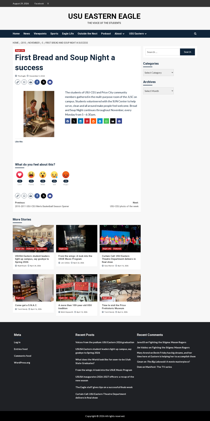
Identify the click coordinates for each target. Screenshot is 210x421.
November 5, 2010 (37, 76)
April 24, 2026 (35, 266)
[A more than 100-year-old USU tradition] (76, 288)
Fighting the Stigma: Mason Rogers (168, 342)
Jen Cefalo (65, 263)
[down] (123, 34)
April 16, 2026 (123, 266)
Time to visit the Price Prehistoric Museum (114, 307)
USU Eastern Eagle (104, 16)
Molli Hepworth (67, 312)
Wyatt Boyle (22, 266)
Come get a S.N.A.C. (26, 305)
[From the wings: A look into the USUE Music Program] (76, 238)
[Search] (195, 33)
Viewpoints (40, 33)
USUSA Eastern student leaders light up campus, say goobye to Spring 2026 (32, 259)
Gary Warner (109, 266)
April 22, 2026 (78, 263)
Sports (54, 33)
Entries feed (21, 349)
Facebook (39, 3)
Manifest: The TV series (159, 366)
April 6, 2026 (122, 312)
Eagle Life (68, 33)
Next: (124, 204)
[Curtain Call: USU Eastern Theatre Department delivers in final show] (120, 238)
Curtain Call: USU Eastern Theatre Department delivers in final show (119, 259)
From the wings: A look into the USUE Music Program (75, 258)
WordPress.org (22, 362)
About (118, 33)
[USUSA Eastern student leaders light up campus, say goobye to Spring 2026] (33, 238)
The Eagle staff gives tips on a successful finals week (104, 387)
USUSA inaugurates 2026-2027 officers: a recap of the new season (104, 378)
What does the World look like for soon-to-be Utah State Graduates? (103, 361)
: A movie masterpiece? (168, 361)
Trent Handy (22, 309)
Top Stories (41, 249)
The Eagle (22, 76)
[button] (17, 82)
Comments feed (22, 355)
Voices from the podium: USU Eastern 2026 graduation (104, 342)
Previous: (42, 204)
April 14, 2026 (82, 312)
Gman (140, 361)
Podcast (106, 33)
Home (16, 33)
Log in (17, 342)
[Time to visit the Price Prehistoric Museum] (120, 288)
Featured (30, 249)
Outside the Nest (87, 33)
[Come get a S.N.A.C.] (33, 288)
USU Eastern (136, 33)
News (27, 33)
